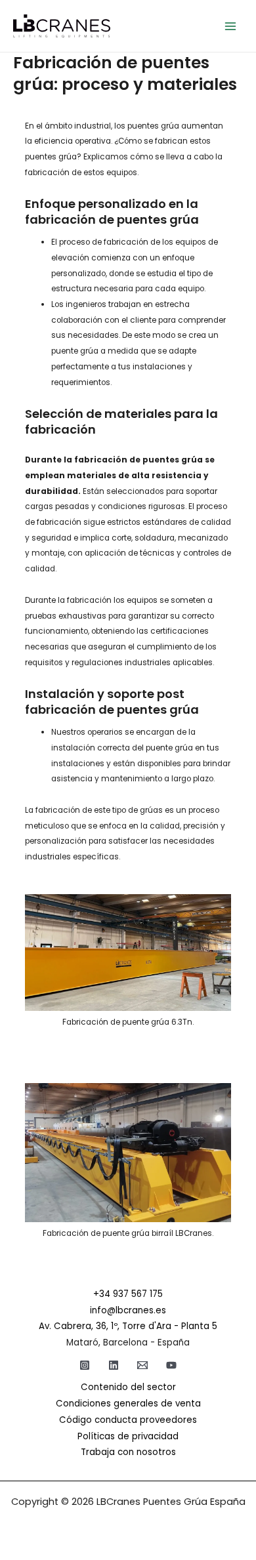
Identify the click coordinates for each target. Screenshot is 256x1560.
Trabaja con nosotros (128, 1452)
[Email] (142, 1365)
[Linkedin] (113, 1365)
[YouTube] (171, 1365)
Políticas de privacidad (128, 1436)
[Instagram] (84, 1365)
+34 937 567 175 (128, 1294)
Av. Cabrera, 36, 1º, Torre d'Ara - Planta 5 (128, 1326)
